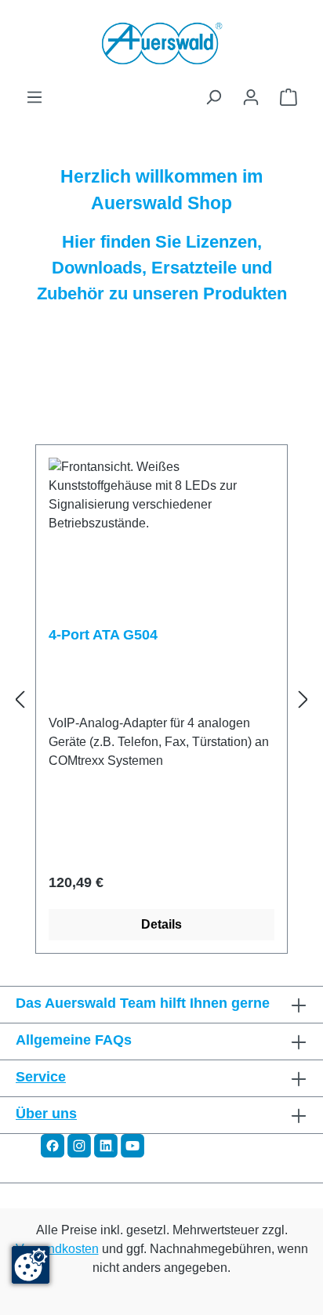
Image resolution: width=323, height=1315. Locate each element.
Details (161, 924)
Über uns (46, 1113)
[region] (161, 699)
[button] (52, 1144)
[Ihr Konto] (251, 97)
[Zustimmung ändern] (30, 1265)
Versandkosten (57, 1248)
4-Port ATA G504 (103, 635)
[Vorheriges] (19, 699)
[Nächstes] (303, 699)
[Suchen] (213, 97)
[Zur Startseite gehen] (161, 44)
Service (41, 1077)
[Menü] (34, 97)
